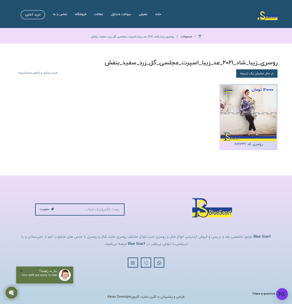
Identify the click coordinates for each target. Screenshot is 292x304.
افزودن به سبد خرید (246, 128)
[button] (159, 263)
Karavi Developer (119, 297)
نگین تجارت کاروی (144, 297)
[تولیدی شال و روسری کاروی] (267, 15)
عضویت (44, 209)
